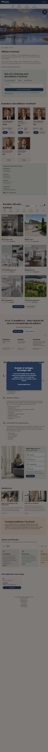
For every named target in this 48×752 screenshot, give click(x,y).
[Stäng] (40, 363)
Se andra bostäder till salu (24, 384)
